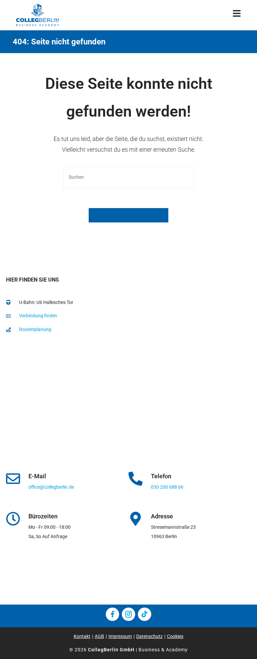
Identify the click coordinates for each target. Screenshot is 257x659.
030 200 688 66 (167, 487)
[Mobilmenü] (237, 15)
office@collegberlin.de (51, 487)
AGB (99, 636)
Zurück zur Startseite (128, 215)
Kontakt (82, 636)
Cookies (175, 636)
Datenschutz (149, 636)
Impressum (120, 636)
